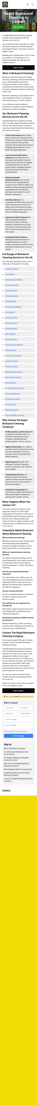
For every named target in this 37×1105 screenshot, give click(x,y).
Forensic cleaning (11, 361)
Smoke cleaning (11, 317)
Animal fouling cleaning (14, 345)
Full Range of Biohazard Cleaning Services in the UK (16, 758)
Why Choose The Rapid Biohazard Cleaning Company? (16, 764)
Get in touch (18, 27)
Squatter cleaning (12, 285)
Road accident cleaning (14, 372)
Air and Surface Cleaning (14, 388)
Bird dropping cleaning (13, 279)
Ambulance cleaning (12, 399)
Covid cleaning (10, 404)
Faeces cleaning (11, 339)
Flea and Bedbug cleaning (14, 415)
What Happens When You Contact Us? (18, 769)
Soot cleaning (10, 334)
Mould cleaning (11, 328)
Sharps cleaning (11, 290)
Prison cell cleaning (12, 393)
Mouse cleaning (11, 323)
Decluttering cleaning (13, 307)
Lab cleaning (10, 274)
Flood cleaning (10, 301)
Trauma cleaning (11, 366)
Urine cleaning (10, 350)
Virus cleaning (10, 383)
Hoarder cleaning (11, 269)
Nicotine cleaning (11, 410)
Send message (18, 736)
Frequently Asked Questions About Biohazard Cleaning (17, 774)
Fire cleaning (10, 312)
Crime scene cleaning (13, 355)
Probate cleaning (11, 296)
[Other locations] (28, 4)
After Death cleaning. (13, 377)
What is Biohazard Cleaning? (14, 748)
